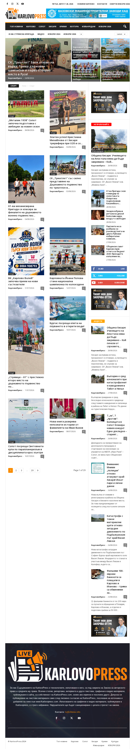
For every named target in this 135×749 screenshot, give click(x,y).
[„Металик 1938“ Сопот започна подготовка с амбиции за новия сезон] (26, 103)
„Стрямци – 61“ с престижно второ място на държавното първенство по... (26, 381)
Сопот (42, 26)
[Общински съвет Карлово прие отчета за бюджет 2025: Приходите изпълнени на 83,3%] (97, 250)
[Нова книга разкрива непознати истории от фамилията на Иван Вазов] (68, 408)
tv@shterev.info (72, 712)
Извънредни (88, 26)
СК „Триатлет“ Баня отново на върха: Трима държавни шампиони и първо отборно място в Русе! (31, 68)
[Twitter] (17, 4)
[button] (124, 26)
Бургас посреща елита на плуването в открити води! (67, 324)
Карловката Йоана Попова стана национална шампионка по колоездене (67, 281)
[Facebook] (7, 4)
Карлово (30, 26)
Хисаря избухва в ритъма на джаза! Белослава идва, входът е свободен (116, 215)
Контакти (102, 4)
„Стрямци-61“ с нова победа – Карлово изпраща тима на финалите (112, 75)
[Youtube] (23, 4)
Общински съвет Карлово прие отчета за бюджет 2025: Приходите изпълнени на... (115, 251)
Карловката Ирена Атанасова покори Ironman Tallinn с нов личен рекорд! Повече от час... (85, 52)
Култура (74, 26)
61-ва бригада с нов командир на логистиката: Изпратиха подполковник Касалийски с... (115, 197)
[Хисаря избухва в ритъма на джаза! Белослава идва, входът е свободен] (97, 215)
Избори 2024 (54, 34)
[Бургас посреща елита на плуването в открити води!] (68, 308)
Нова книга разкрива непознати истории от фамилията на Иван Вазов (66, 424)
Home (24, 86)
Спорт (11, 116)
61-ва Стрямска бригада (21, 34)
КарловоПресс (15, 78)
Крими (63, 26)
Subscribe (119, 282)
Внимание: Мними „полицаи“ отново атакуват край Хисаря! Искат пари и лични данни (115, 475)
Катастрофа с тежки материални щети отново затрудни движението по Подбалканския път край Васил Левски (116, 528)
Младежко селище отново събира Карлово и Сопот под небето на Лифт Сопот (114, 53)
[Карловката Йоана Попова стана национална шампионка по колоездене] (68, 251)
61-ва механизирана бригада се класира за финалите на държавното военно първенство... (24, 210)
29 (32, 470)
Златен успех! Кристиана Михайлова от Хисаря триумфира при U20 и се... (66, 140)
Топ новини (16, 26)
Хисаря (52, 26)
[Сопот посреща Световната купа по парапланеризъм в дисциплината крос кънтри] (26, 420)
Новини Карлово (85, 4)
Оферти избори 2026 (120, 4)
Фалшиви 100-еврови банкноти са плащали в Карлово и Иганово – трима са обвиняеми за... (117, 581)
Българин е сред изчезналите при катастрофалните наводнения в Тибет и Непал (117, 382)
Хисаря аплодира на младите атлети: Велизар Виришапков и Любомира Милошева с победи (84, 74)
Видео (41, 34)
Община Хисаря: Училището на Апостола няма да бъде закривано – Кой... (108, 158)
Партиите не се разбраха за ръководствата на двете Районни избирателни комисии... (115, 232)
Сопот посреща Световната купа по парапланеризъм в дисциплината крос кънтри (25, 449)
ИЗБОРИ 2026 (105, 26)
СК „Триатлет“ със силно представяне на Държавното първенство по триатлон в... (66, 182)
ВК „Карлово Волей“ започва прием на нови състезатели (23, 281)
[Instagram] (12, 4)
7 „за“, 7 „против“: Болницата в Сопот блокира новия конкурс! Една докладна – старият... (117, 425)
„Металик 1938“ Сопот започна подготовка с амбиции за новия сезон (24, 123)
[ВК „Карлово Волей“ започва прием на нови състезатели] (26, 251)
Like (123, 268)
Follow (121, 275)
